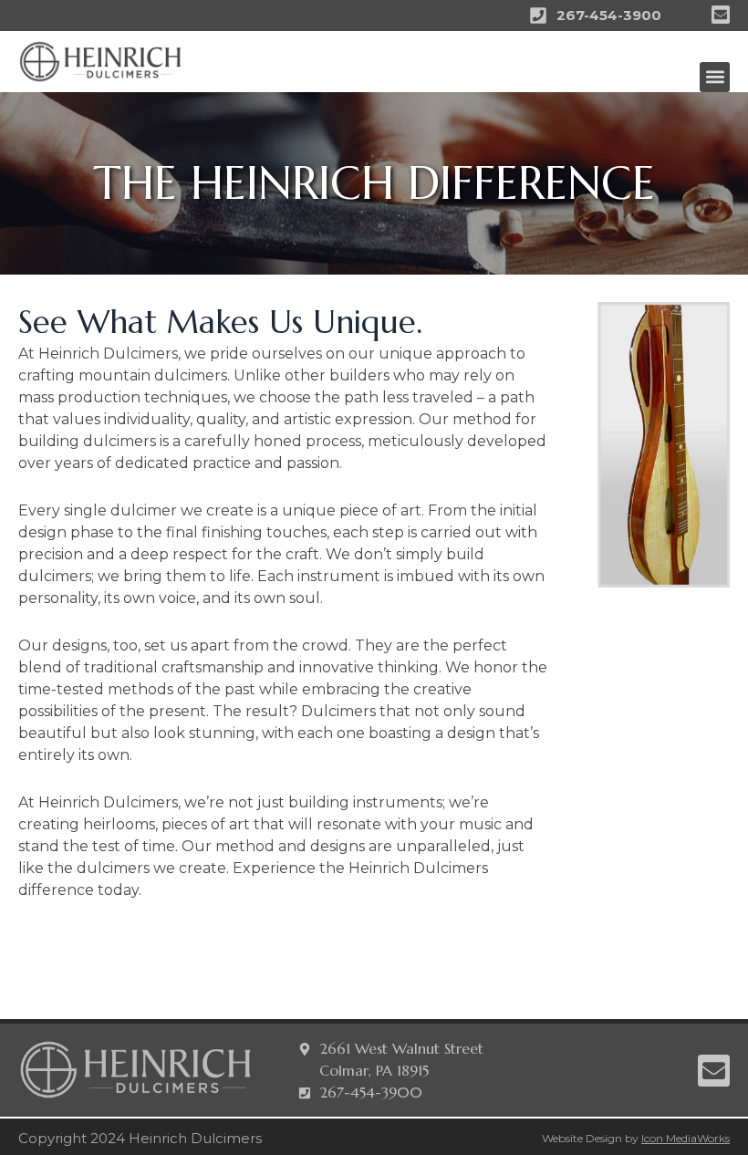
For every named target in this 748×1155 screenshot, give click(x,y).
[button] (715, 77)
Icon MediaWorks (685, 1138)
